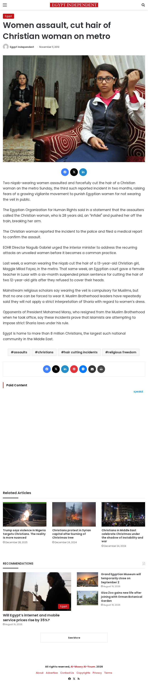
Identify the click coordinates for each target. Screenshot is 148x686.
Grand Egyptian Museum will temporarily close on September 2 (121, 578)
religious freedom (122, 352)
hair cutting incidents (81, 352)
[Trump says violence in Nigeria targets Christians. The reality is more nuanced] (24, 514)
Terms (108, 673)
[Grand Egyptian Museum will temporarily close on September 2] (87, 579)
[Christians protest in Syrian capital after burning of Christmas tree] (74, 514)
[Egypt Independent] (74, 5)
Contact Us (67, 673)
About (39, 673)
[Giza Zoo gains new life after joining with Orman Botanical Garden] (87, 598)
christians (45, 352)
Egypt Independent (22, 47)
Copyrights (83, 673)
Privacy (97, 673)
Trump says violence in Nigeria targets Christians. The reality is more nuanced (24, 534)
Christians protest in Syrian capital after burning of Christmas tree (71, 534)
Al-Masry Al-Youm (83, 666)
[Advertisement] (74, 442)
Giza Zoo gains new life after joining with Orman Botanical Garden (121, 597)
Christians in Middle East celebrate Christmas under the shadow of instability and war (122, 535)
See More (74, 638)
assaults (20, 352)
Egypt (8, 16)
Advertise (52, 673)
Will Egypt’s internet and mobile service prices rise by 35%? (31, 617)
